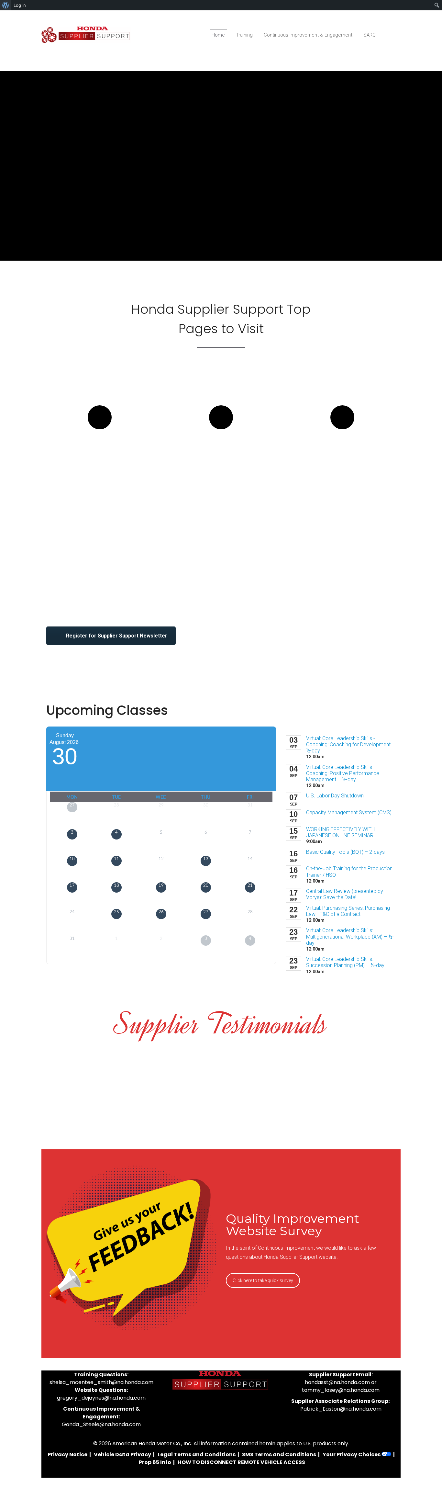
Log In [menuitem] (20, 5)
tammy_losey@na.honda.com (341, 1390)
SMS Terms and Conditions (279, 1454)
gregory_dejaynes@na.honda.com (101, 1398)
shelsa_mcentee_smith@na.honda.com (101, 1382)
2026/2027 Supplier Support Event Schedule (221, 459)
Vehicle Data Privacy (122, 1454)
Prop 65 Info (155, 1462)
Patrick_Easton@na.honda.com (340, 1409)
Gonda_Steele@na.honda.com (101, 1424)
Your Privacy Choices (352, 1454)
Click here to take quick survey (263, 1280)
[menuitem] (5, 5)
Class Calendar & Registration (100, 453)
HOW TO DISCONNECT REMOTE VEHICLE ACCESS (241, 1462)
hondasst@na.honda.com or (341, 1382)
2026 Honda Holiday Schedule (342, 453)
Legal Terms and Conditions (197, 1454)
